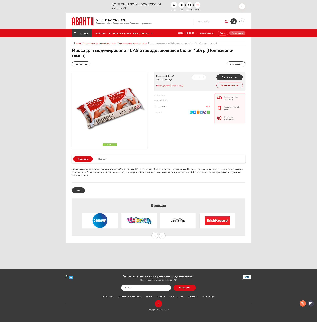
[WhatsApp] (208, 112)
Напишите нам (177, 297)
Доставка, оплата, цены (119, 33)
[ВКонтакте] (194, 112)
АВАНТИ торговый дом (111, 20)
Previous (155, 236)
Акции (136, 33)
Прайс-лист (100, 33)
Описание (83, 159)
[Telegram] (201, 112)
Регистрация (237, 33)
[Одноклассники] (198, 112)
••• (152, 33)
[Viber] (204, 112)
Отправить (184, 288)
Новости (145, 33)
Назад (78, 190)
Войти (222, 33)
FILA (208, 106)
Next (162, 236)
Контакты (193, 297)
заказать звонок (207, 33)
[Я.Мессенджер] (191, 112)
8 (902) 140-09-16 (186, 33)
